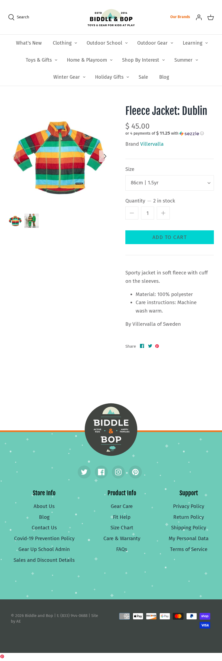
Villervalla (152, 144)
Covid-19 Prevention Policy (44, 538)
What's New (29, 43)
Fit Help (121, 517)
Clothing (62, 43)
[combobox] (169, 183)
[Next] (105, 156)
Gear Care (122, 506)
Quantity (150, 201)
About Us (44, 506)
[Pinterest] (135, 472)
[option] (59, 156)
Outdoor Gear (152, 43)
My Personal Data (188, 538)
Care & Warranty (121, 538)
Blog (164, 77)
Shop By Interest (140, 60)
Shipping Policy (188, 527)
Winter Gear (66, 77)
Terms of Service (188, 549)
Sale (143, 77)
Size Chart (121, 527)
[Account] (198, 17)
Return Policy (188, 517)
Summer (183, 60)
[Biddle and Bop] (111, 17)
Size (129, 169)
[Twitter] (84, 472)
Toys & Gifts (39, 60)
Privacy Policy (188, 506)
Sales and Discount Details (44, 560)
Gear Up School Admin (44, 549)
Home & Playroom (87, 60)
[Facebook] (101, 472)
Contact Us (44, 527)
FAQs (121, 549)
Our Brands (180, 17)
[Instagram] (118, 472)
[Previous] (14, 156)
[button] (164, 133)
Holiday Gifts (109, 77)
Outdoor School (104, 43)
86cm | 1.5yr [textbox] (144, 183)
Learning (192, 43)
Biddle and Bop (111, 430)
